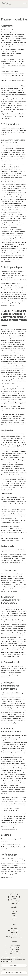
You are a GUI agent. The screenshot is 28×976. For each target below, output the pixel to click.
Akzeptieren (14, 965)
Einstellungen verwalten (14, 973)
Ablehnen (4, 969)
